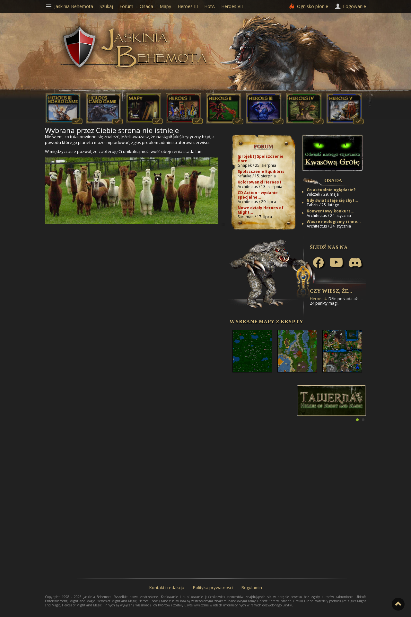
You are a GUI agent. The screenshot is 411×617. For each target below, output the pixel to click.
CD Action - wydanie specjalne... (258, 195)
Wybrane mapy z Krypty (266, 321)
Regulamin (251, 587)
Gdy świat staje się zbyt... (332, 200)
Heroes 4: (319, 298)
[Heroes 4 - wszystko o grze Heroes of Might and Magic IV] (305, 123)
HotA (209, 6)
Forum (263, 146)
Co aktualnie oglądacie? (331, 189)
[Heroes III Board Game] (64, 123)
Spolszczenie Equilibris (261, 171)
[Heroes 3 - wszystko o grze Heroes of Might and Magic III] (265, 123)
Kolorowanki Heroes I (259, 182)
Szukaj (106, 6)
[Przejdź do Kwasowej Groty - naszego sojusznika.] (332, 169)
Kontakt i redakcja (166, 587)
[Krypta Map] (144, 123)
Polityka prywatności (213, 587)
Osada (333, 180)
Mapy (165, 6)
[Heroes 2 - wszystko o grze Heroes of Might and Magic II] (224, 123)
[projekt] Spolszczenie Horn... (261, 159)
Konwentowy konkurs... (330, 211)
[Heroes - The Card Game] (104, 123)
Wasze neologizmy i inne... (334, 221)
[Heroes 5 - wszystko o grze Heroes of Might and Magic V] (345, 123)
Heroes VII (232, 6)
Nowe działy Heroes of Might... (261, 210)
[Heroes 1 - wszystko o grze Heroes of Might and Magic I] (184, 123)
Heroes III (188, 6)
